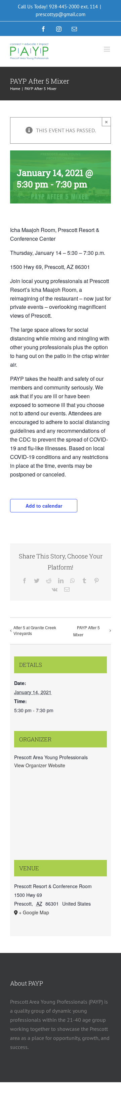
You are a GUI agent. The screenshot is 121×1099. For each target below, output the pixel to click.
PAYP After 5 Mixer (86, 631)
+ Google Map (34, 912)
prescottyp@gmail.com (60, 14)
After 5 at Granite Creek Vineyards (34, 630)
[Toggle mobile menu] (107, 49)
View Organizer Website (39, 765)
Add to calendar (44, 505)
